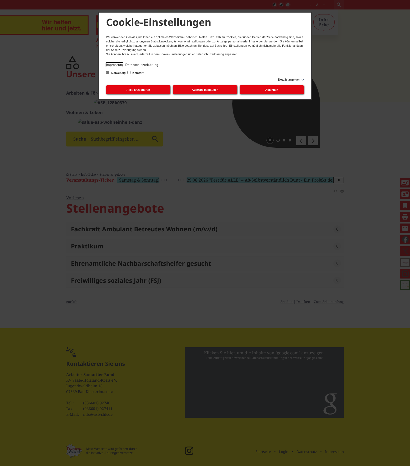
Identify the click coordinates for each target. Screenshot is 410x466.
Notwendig (118, 73)
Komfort (138, 73)
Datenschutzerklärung (141, 65)
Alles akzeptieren (138, 89)
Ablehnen (271, 89)
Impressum (114, 65)
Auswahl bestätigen (205, 89)
